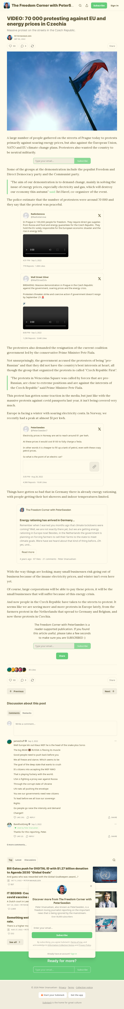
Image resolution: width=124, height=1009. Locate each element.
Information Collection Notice (61, 945)
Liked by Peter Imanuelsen (27, 828)
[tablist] (20, 713)
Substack (47, 1002)
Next (107, 691)
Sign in (115, 5)
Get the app (77, 995)
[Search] (80, 5)
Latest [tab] (18, 860)
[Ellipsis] (115, 740)
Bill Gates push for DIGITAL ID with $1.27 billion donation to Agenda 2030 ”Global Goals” (47, 870)
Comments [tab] (14, 713)
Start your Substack (54, 995)
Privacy (62, 987)
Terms (71, 987)
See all (13, 942)
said (52, 192)
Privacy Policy (85, 945)
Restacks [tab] (27, 713)
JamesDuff (19, 740)
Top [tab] (10, 860)
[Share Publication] (87, 5)
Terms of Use (76, 942)
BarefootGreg (21, 824)
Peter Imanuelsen (22, 36)
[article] (62, 876)
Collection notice (84, 987)
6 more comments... (17, 844)
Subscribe (99, 5)
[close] (91, 886)
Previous (18, 691)
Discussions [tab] (30, 860)
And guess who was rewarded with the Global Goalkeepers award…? (42, 876)
